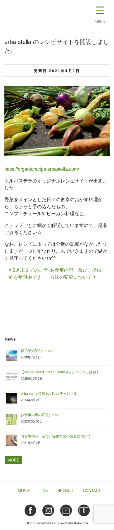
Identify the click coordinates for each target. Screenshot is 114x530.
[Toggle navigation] (100, 11)
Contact (92, 490)
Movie (24, 490)
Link (43, 490)
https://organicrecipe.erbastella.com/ (41, 169)
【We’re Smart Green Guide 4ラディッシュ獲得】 (60, 372)
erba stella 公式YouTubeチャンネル (49, 393)
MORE (13, 459)
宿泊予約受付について (38, 351)
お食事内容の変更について (42, 415)
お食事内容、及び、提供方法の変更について (56, 436)
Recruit (65, 490)
